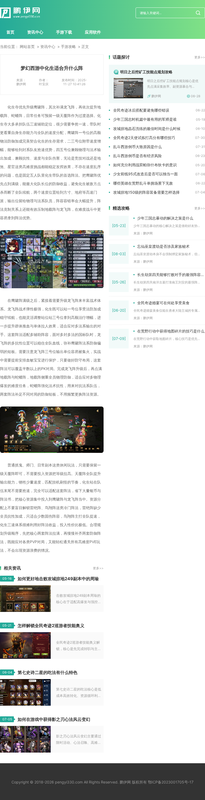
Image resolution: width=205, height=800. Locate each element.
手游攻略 (68, 46)
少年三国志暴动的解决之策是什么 (165, 218)
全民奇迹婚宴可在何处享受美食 (163, 302)
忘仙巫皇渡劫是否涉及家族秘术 (163, 246)
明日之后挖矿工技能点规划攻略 (146, 72)
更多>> (98, 568)
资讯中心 (35, 32)
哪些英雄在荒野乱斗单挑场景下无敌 (143, 183)
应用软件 (93, 32)
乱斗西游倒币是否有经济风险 (137, 155)
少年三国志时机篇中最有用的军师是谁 (145, 119)
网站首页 (27, 46)
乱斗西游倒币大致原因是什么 (137, 146)
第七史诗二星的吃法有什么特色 (47, 672)
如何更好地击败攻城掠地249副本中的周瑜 (58, 578)
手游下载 (64, 32)
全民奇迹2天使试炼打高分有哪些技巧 (144, 137)
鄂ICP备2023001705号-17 (171, 782)
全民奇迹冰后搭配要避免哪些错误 (141, 110)
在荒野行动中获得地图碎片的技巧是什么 (170, 331)
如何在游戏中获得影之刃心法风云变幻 (54, 719)
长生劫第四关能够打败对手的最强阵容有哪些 (171, 274)
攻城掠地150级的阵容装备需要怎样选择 (146, 192)
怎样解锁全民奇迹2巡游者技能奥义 (51, 625)
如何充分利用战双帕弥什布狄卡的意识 (145, 165)
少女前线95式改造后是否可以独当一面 (145, 174)
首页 (10, 32)
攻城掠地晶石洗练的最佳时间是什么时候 (146, 128)
